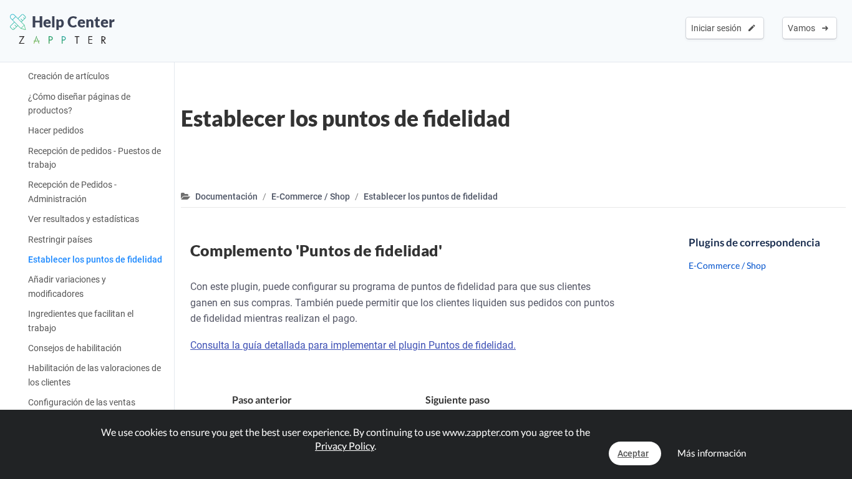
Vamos (803, 28)
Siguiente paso (503, 408)
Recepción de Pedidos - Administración (72, 191)
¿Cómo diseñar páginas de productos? (79, 103)
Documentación (226, 196)
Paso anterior (255, 408)
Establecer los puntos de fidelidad (95, 259)
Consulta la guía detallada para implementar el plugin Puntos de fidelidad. (353, 345)
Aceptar (633, 453)
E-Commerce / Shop (310, 196)
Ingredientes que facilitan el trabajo (80, 320)
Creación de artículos (68, 76)
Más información (711, 452)
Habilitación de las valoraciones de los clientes (94, 375)
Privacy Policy (344, 446)
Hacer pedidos (56, 130)
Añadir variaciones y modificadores (67, 286)
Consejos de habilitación (75, 348)
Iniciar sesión (718, 28)
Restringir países (60, 239)
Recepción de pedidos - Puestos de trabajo (94, 158)
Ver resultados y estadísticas (83, 219)
